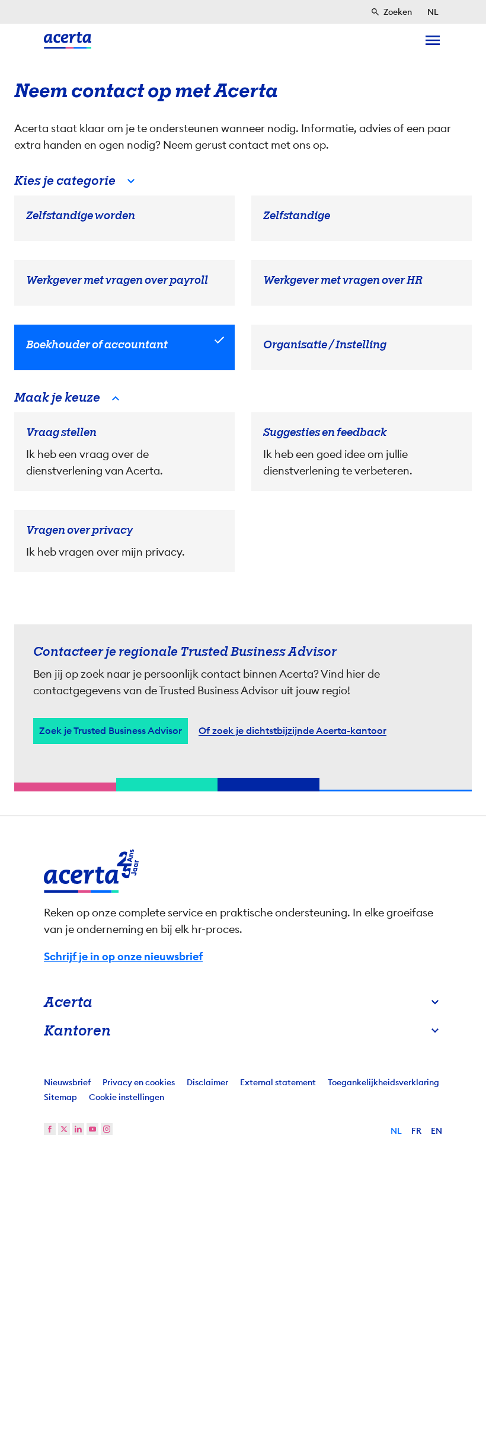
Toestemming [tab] (124, 597)
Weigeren (240, 822)
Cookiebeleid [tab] (361, 597)
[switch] (178, 784)
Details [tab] (243, 597)
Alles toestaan (356, 822)
